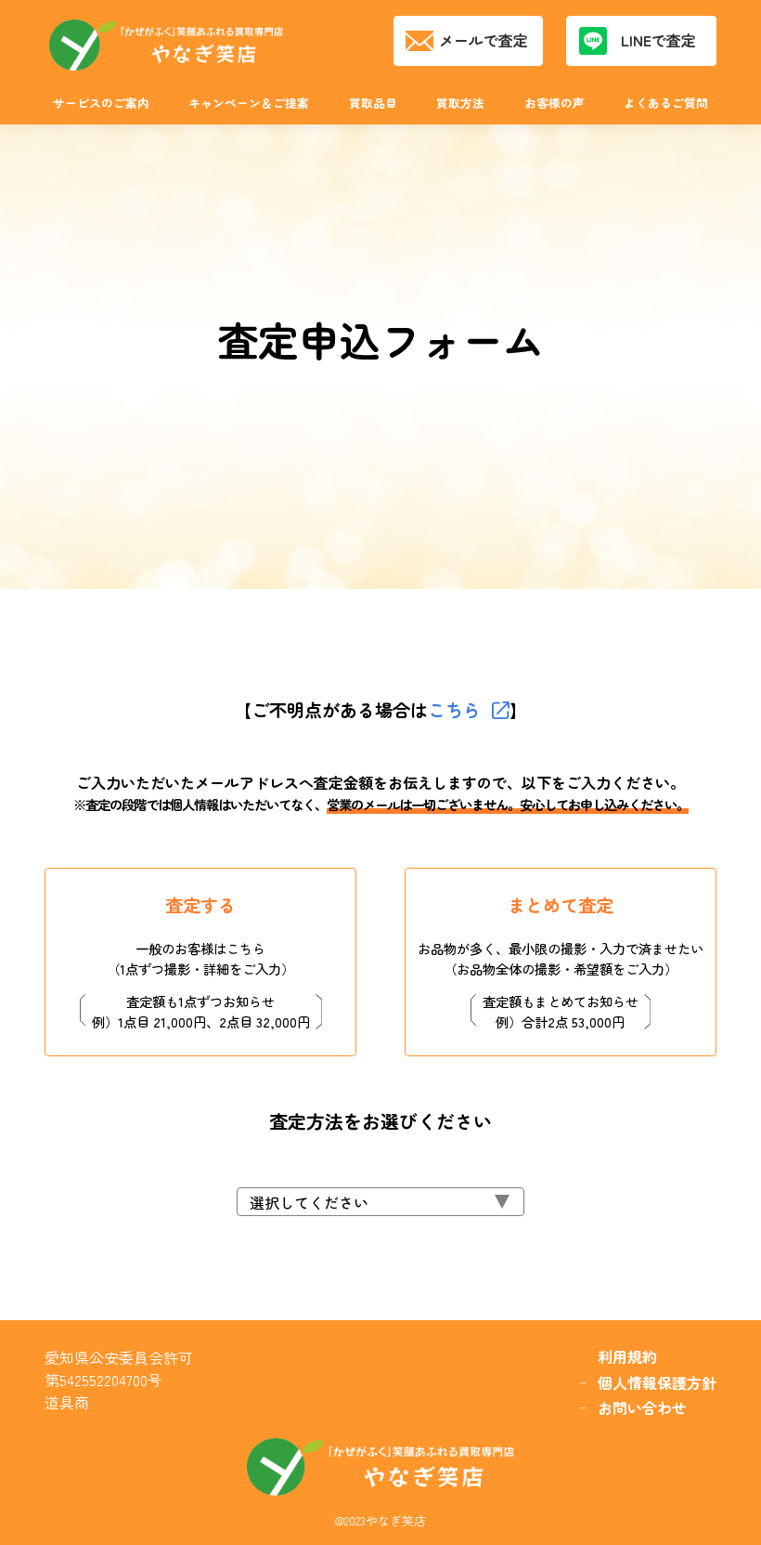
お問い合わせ (642, 1408)
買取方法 (460, 102)
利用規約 (627, 1357)
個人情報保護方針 (657, 1383)
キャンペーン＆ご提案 (248, 102)
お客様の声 (554, 102)
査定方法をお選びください (380, 1121)
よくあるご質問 (666, 102)
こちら (454, 710)
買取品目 (373, 102)
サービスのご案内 (101, 102)
